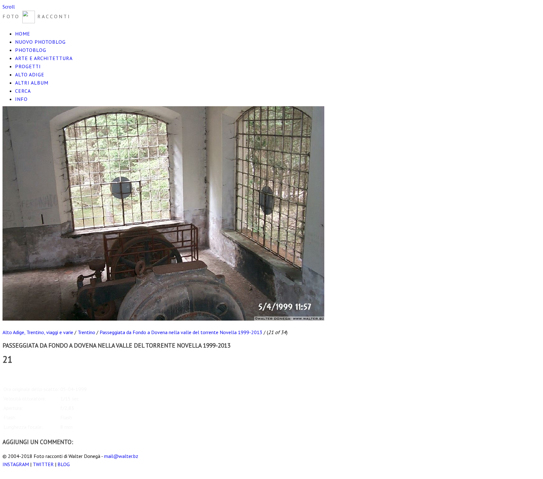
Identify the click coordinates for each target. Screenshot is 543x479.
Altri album (31, 83)
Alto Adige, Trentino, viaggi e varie (38, 332)
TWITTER (43, 464)
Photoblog (30, 50)
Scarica (10, 374)
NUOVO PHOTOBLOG (40, 42)
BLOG (64, 464)
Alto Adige (29, 74)
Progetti (28, 66)
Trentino (86, 332)
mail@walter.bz (121, 456)
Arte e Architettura (44, 58)
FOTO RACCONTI (37, 16)
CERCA (23, 91)
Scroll (9, 6)
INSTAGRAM (16, 464)
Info (21, 99)
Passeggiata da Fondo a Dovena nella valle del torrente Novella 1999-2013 (181, 332)
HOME (22, 33)
